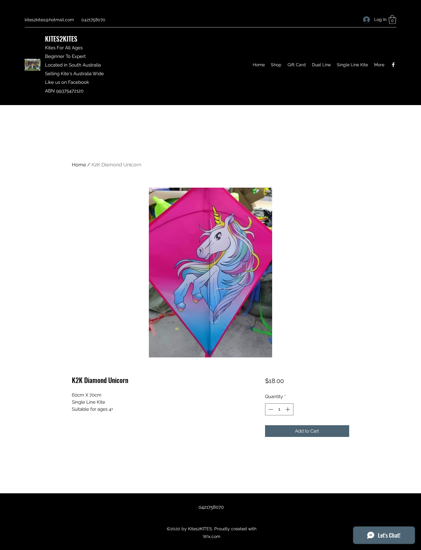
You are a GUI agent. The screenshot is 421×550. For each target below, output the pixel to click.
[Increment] (288, 409)
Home (79, 165)
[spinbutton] (279, 409)
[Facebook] (393, 65)
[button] (392, 19)
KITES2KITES (61, 38)
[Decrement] (270, 409)
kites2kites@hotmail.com (49, 19)
